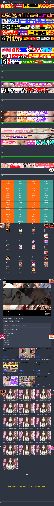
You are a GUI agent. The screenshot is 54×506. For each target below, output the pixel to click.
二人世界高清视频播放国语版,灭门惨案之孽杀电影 (29, 400)
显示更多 (7, 331)
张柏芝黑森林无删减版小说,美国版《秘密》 (12, 400)
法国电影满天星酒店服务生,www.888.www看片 (13, 469)
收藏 (6, 321)
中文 (8, 340)
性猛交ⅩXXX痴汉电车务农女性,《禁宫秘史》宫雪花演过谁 (15, 442)
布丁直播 (4, 386)
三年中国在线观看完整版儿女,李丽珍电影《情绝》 (29, 414)
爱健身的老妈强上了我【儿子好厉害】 (44, 373)
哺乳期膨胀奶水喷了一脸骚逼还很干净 (10, 359)
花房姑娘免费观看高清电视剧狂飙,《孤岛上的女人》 (30, 428)
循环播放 (47, 314)
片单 (12, 321)
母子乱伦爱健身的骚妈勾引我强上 (43, 359)
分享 (18, 321)
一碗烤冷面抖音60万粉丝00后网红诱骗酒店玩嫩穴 (29, 386)
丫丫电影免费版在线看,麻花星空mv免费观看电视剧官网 (14, 455)
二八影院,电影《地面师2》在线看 (43, 428)
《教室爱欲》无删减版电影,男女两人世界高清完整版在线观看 (15, 428)
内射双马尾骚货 (22, 373)
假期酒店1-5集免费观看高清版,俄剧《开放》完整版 (29, 455)
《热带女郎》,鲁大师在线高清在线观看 (27, 442)
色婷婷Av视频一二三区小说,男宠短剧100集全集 (12, 414)
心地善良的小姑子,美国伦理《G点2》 (43, 414)
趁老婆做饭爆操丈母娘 (7, 373)
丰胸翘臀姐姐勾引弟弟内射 (24, 359)
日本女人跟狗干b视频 (40, 386)
